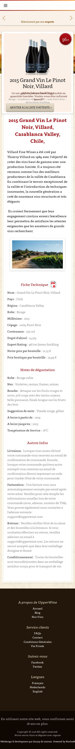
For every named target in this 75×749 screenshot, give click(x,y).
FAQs (37, 633)
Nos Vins (37, 616)
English (37, 691)
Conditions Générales (38, 641)
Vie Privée (37, 646)
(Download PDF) (53, 284)
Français (37, 683)
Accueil (37, 608)
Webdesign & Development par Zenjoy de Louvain (26, 741)
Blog (37, 612)
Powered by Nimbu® (64, 741)
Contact (37, 637)
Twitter (37, 666)
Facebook (37, 662)
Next (71, 18)
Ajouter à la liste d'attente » (31, 107)
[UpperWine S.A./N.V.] (37, 5)
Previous (3, 18)
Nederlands (37, 687)
